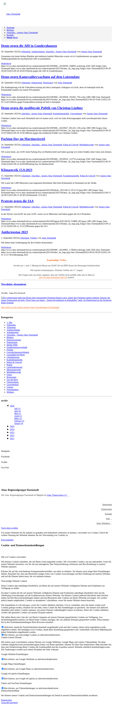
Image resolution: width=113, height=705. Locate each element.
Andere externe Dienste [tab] (11, 637)
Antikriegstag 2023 (14, 232)
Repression (48, 82)
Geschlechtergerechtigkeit (18, 352)
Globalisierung (13, 357)
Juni (17, 411)
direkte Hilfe (12, 345)
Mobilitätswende (86, 145)
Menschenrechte (14, 370)
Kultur (9, 365)
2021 (12, 438)
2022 (12, 435)
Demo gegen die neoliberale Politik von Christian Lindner (42, 108)
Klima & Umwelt (70, 145)
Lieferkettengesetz (14, 367)
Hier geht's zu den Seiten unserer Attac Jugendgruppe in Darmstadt (30, 307)
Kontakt (108, 514)
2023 (12, 432)
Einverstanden (7, 540)
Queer (9, 374)
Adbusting (25, 207)
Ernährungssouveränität (17, 347)
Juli (17, 408)
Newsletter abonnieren (13, 284)
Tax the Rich (12, 379)
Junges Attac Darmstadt (91, 51)
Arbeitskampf (12, 332)
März (18, 418)
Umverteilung (76, 113)
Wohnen (10, 392)
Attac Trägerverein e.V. (57, 495)
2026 (12, 406)
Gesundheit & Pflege (16, 355)
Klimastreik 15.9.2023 (16, 170)
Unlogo (10, 387)
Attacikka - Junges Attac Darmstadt (61, 51)
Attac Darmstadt (65, 82)
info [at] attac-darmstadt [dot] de (53, 277)
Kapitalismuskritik (61, 113)
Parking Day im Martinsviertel (23, 139)
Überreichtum (13, 382)
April (18, 416)
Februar (19, 421)
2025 (12, 426)
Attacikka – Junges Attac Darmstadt (22, 335)
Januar (18, 423)
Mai (17, 413)
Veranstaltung (12, 389)
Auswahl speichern (9, 702)
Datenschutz (36, 82)
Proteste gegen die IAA (17, 201)
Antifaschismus (38, 51)
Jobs (108, 518)
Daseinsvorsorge (14, 340)
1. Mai (9, 322)
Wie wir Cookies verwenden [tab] (13, 557)
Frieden (33, 238)
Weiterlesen (6, 63)
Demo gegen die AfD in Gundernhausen (29, 46)
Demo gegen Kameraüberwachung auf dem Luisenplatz (40, 77)
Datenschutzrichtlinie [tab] (10, 691)
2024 (12, 429)
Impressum (107, 504)
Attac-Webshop (103, 523)
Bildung (10, 337)
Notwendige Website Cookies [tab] (14, 581)
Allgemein (25, 51)
